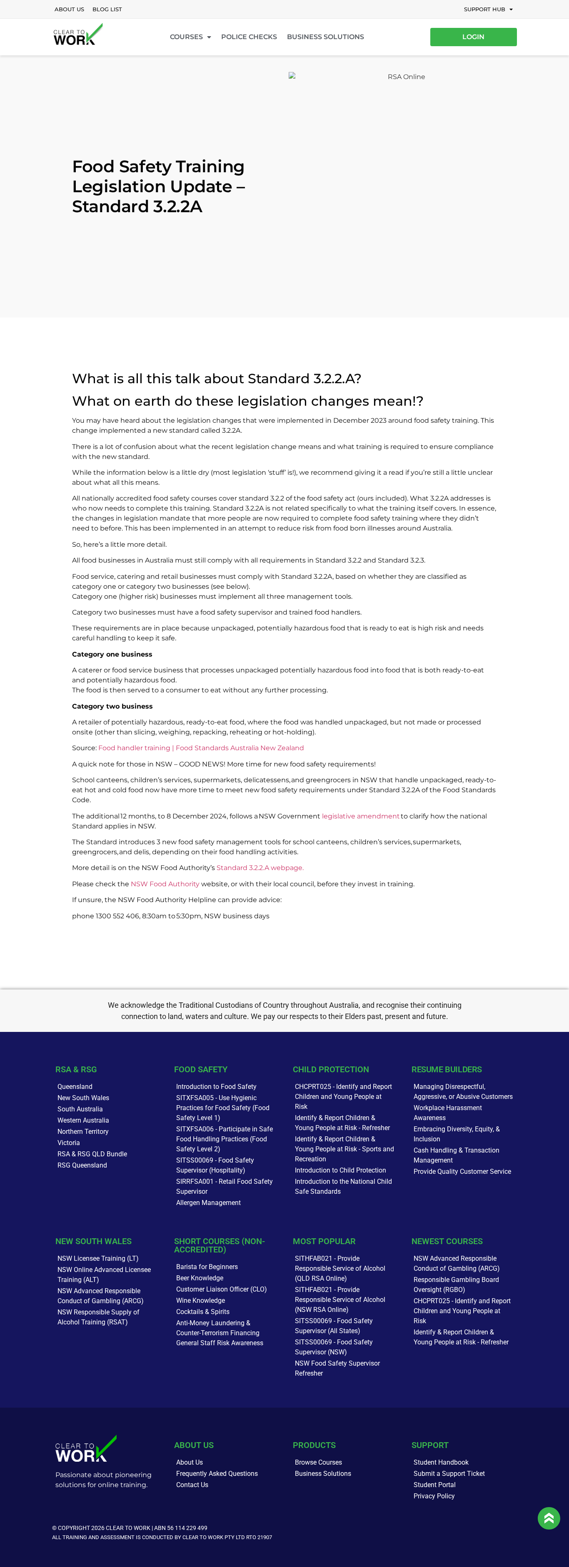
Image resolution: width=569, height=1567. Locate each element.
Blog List (107, 9)
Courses (186, 37)
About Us (69, 9)
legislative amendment (361, 816)
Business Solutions (325, 37)
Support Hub (484, 9)
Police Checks (249, 37)
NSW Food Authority (165, 884)
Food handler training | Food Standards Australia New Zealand (201, 748)
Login (473, 37)
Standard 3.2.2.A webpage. (260, 868)
